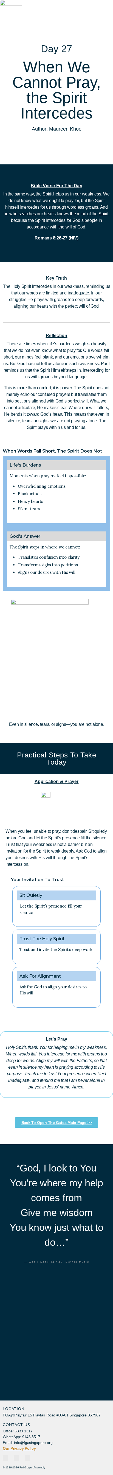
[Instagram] (16, 1458)
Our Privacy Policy (19, 1448)
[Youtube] (27, 1458)
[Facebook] (5, 1458)
